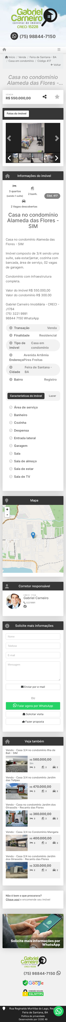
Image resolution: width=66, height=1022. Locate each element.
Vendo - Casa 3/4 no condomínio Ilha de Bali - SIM (30, 752)
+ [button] (7, 509)
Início (11, 57)
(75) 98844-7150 (37, 36)
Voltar (57, 64)
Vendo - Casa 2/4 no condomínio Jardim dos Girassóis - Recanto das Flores (30, 858)
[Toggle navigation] (58, 50)
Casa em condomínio (21, 60)
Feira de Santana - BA (43, 57)
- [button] (7, 514)
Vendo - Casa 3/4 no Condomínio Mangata (32, 832)
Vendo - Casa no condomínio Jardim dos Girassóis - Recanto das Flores (31, 806)
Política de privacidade (33, 1016)
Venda (22, 57)
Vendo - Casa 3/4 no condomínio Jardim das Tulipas (31, 779)
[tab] (16, 114)
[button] (10, 138)
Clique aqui (12, 899)
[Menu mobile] (4, 50)
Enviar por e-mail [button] (34, 686)
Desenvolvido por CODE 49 (33, 1019)
